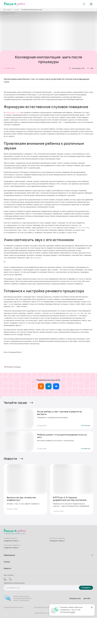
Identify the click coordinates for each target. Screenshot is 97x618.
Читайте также (15, 403)
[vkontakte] (10, 578)
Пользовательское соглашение (44, 607)
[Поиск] (84, 4)
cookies (72, 612)
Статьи (16, 10)
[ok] (41, 386)
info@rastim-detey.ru (11, 541)
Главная (8, 10)
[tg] (48, 386)
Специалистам (75, 598)
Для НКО (87, 598)
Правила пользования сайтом (13, 607)
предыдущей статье (12, 112)
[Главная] (15, 4)
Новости (10, 459)
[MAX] (5, 578)
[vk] (56, 386)
